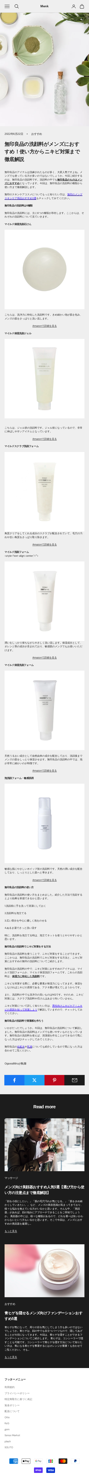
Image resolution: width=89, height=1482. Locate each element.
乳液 (29, 1046)
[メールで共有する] (74, 1080)
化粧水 (21, 1046)
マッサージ (11, 1178)
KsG (7, 1423)
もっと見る (11, 1231)
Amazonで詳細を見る (44, 325)
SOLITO (9, 1447)
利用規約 (10, 1387)
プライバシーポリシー (17, 1393)
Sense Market (12, 1435)
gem (7, 1429)
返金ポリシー (12, 1405)
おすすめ (36, 134)
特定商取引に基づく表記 (18, 1399)
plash (8, 1441)
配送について (12, 1411)
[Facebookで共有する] (14, 1080)
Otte (7, 1417)
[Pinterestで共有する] (55, 1080)
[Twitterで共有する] (34, 1080)
